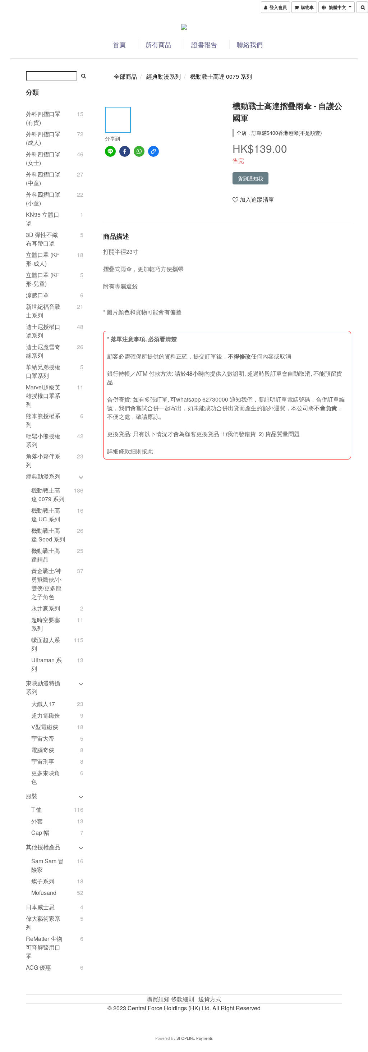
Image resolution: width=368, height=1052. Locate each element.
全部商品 (125, 76)
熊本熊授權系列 (43, 420)
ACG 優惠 (38, 967)
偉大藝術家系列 (43, 922)
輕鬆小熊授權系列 (43, 440)
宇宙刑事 (42, 761)
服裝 (31, 796)
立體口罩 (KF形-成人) (43, 259)
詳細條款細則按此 (130, 451)
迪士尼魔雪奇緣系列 (43, 351)
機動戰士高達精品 (45, 554)
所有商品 (158, 44)
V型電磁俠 (44, 727)
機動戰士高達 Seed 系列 (48, 534)
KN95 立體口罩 (42, 218)
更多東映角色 (45, 777)
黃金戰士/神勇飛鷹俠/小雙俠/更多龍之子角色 (46, 584)
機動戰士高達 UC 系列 (45, 514)
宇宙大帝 (42, 738)
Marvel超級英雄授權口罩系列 (43, 395)
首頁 (119, 44)
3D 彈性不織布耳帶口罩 (42, 238)
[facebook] (124, 151)
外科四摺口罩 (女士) (43, 158)
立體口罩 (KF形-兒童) (43, 279)
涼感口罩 (37, 295)
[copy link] (153, 151)
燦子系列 (42, 881)
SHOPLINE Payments (194, 1038)
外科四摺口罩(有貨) (43, 118)
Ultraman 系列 (46, 664)
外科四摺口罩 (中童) (43, 178)
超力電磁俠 (45, 715)
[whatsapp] (139, 151)
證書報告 (204, 44)
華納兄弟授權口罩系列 (43, 371)
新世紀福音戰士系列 (43, 310)
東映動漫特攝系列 (43, 687)
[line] (110, 151)
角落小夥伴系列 (43, 460)
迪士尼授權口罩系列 (43, 331)
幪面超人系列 (45, 644)
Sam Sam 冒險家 (47, 865)
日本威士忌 (40, 907)
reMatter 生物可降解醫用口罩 (44, 947)
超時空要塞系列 (45, 624)
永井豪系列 (45, 608)
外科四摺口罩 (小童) (43, 198)
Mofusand (43, 892)
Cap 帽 (40, 832)
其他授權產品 (43, 847)
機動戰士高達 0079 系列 (47, 494)
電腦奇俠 (42, 750)
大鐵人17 (43, 704)
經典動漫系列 (43, 476)
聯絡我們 (250, 44)
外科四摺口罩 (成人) (43, 138)
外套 (37, 821)
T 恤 (36, 809)
